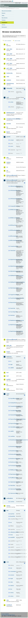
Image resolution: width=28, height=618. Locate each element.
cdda (7, 76)
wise (7, 600)
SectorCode (12, 308)
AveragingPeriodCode (13, 206)
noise (7, 393)
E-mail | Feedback (5, 613)
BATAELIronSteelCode (13, 217)
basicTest (12, 513)
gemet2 (8, 136)
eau (11, 522)
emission (12, 575)
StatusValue (12, 485)
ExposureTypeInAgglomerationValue (13, 419)
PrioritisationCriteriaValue (13, 465)
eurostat (8, 123)
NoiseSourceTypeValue (13, 458)
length (11, 578)
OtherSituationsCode (13, 288)
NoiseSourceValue (13, 462)
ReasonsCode (13, 302)
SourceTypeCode (13, 311)
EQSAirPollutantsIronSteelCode (13, 266)
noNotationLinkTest (13, 532)
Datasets (3, 13)
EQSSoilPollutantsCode (13, 271)
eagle (11, 364)
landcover (9, 356)
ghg (7, 157)
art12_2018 (9, 54)
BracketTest (12, 516)
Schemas (4, 20)
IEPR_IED (8, 345)
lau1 (7, 372)
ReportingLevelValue (13, 474)
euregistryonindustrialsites (11, 118)
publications (9, 498)
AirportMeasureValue (13, 398)
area (11, 568)
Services (3, 24)
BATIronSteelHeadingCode (13, 240)
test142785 (12, 537)
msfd (7, 389)
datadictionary (10, 83)
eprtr (7, 97)
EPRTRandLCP (10, 112)
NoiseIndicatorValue (13, 450)
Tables (3, 15)
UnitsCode (12, 315)
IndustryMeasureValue (13, 427)
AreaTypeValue (13, 402)
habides (8, 162)
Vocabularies (4, 22)
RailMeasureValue (13, 469)
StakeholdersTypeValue (13, 482)
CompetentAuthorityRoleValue (13, 406)
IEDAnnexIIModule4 (11, 339)
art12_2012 (9, 49)
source (11, 146)
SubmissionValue (13, 493)
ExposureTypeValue (13, 423)
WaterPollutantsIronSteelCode (13, 331)
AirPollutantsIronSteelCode (13, 198)
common (8, 80)
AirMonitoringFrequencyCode (13, 186)
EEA (7, 1)
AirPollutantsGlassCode (13, 190)
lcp (7, 384)
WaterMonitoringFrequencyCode (13, 320)
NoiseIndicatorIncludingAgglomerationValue (13, 439)
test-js (11, 534)
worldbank (9, 605)
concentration (13, 571)
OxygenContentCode (13, 294)
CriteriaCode (12, 250)
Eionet (7, 8)
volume (11, 596)
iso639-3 (12, 431)
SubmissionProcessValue (13, 489)
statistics (12, 585)
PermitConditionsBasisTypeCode (13, 298)
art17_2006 (9, 58)
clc (10, 361)
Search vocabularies (7, 40)
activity (11, 102)
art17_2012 (9, 63)
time (11, 589)
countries (12, 501)
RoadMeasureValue (13, 477)
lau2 (7, 376)
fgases (8, 132)
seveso (8, 505)
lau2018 (8, 379)
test (7, 510)
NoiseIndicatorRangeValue (13, 446)
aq (7, 44)
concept (12, 140)
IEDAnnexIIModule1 (11, 175)
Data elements (4, 17)
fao (7, 127)
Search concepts (17, 40)
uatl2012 (12, 367)
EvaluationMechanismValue (13, 414)
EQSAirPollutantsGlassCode (13, 259)
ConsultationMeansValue (13, 410)
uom (7, 562)
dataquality (9, 88)
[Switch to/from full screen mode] (20, 3)
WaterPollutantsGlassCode (13, 324)
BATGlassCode (13, 225)
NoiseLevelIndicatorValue (13, 454)
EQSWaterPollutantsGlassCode (13, 275)
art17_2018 (9, 68)
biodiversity (9, 73)
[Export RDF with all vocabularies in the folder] (24, 90)
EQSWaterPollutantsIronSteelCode (13, 282)
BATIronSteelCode (13, 236)
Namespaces (4, 27)
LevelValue (12, 436)
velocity (11, 592)
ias (7, 167)
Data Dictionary (11, 8)
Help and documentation (6, 10)
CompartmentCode (13, 246)
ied (7, 170)
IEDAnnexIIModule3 (11, 180)
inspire (8, 351)
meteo (11, 582)
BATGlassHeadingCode (13, 230)
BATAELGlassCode (13, 209)
